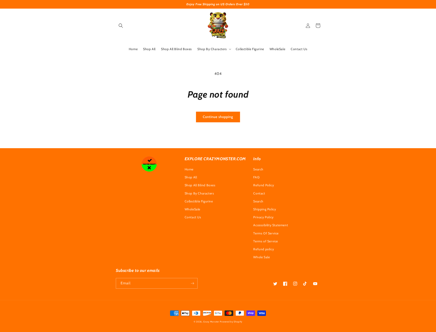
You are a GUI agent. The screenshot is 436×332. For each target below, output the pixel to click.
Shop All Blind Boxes (200, 185)
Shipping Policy (264, 209)
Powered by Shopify (231, 321)
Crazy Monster (211, 321)
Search (258, 169)
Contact (259, 193)
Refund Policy (263, 185)
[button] (121, 26)
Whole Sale (261, 257)
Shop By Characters (199, 193)
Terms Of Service (266, 233)
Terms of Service (265, 241)
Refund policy (263, 249)
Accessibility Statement (270, 225)
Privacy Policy (263, 217)
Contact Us (193, 217)
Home (189, 169)
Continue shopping (218, 117)
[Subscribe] (192, 283)
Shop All (191, 177)
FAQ (256, 177)
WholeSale (192, 209)
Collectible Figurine (199, 201)
